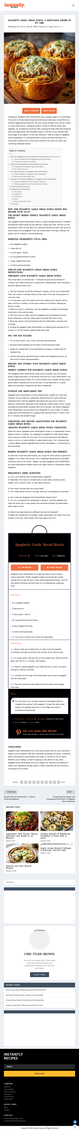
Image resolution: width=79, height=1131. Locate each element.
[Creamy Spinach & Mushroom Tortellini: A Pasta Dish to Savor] (57, 821)
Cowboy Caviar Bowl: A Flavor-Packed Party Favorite (24, 1005)
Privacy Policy (9, 1089)
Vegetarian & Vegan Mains (48, 27)
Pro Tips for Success (21, 169)
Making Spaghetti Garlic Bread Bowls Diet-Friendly (30, 184)
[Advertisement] (39, 907)
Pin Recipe (26, 567)
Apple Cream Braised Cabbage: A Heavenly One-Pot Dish (56, 849)
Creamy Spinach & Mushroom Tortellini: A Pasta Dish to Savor (55, 836)
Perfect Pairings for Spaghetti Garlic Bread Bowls (30, 174)
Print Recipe (49, 111)
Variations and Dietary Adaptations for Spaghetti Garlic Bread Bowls (33, 179)
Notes (16, 199)
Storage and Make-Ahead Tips (24, 176)
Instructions (18, 196)
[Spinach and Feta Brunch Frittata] (22, 853)
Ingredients (18, 194)
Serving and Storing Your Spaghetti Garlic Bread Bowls (29, 171)
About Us (7, 1087)
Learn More (39, 975)
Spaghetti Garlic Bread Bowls (20, 189)
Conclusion (14, 204)
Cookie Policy (9, 1096)
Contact (6, 1110)
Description (18, 192)
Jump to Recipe (31, 111)
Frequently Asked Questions (20, 186)
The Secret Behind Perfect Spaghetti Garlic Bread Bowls (32, 159)
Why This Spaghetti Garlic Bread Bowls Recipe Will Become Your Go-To (35, 157)
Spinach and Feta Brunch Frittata (18, 867)
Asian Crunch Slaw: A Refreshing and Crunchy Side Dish (26, 990)
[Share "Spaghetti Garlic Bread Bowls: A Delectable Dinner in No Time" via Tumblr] (34, 782)
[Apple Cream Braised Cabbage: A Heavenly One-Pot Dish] (57, 844)
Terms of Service (10, 1092)
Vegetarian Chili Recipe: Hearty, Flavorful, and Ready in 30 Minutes (22, 836)
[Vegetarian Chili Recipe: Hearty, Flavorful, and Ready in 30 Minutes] (22, 821)
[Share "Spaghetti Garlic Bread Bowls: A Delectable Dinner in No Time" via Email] (54, 782)
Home (6, 1107)
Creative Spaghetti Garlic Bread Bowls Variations (30, 181)
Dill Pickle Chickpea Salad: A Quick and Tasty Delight (24, 995)
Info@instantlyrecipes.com (13, 1118)
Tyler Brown (21, 27)
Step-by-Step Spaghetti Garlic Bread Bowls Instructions (29, 164)
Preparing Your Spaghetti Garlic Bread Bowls (29, 166)
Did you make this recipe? (22, 201)
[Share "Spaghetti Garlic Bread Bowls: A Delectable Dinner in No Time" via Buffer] (46, 782)
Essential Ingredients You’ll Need (25, 161)
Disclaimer (7, 1094)
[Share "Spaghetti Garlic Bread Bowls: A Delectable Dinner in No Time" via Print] (59, 782)
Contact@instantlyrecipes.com (15, 1121)
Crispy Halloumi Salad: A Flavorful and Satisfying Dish (25, 1000)
